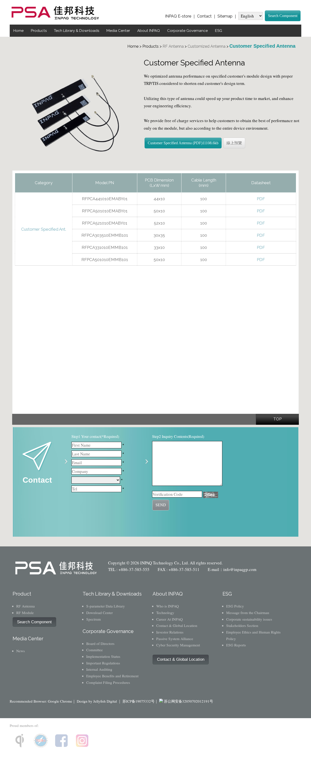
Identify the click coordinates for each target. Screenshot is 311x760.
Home (18, 30)
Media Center (118, 30)
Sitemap (225, 16)
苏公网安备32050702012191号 (188, 701)
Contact (204, 16)
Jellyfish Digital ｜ (107, 701)
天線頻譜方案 (154, 162)
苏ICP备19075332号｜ (140, 701)
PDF (261, 198)
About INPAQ (148, 30)
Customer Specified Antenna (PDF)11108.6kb (183, 143)
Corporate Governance (187, 30)
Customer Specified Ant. (43, 229)
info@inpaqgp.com (239, 569)
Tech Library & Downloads (76, 30)
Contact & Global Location (180, 659)
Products (39, 30)
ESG (218, 30)
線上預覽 (234, 143)
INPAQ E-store (178, 16)
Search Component (282, 16)
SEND (161, 505)
